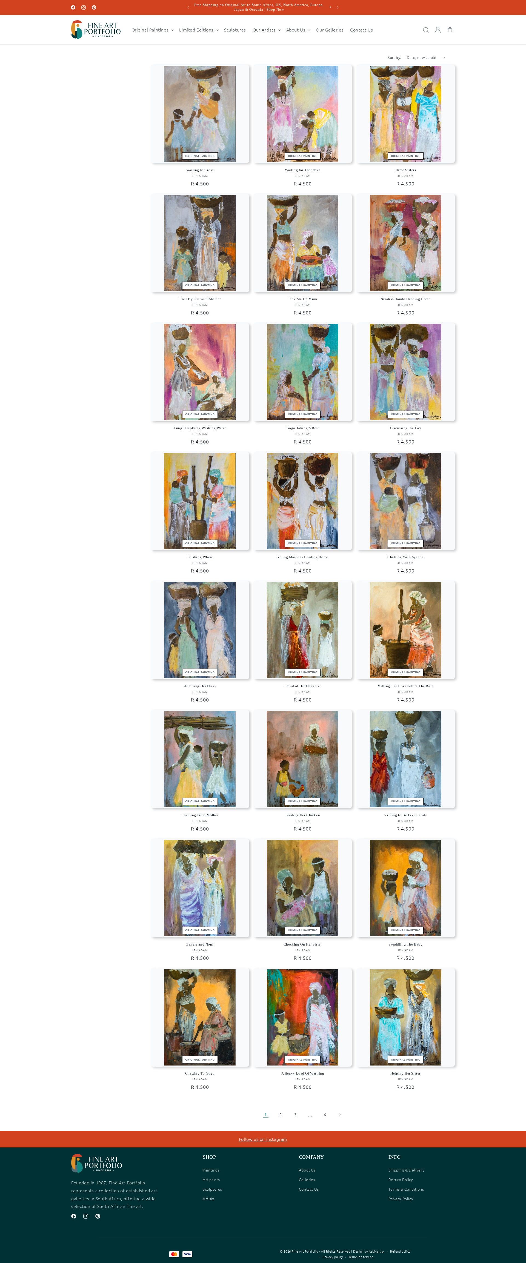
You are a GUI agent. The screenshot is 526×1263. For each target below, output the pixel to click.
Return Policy (400, 1179)
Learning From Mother (199, 815)
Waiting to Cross (200, 170)
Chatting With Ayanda (405, 557)
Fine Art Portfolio (305, 1251)
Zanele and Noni (199, 944)
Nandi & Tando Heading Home (406, 299)
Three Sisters (405, 170)
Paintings (211, 1170)
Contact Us (309, 1189)
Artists (209, 1198)
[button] (152, 30)
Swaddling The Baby (405, 944)
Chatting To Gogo (200, 1073)
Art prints (211, 1179)
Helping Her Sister (405, 1073)
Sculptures (212, 1189)
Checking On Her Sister (303, 944)
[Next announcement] (338, 7)
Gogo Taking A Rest (303, 428)
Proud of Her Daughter (302, 686)
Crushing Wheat (200, 557)
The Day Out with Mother (200, 299)
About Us (307, 1170)
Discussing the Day (405, 428)
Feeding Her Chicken (302, 815)
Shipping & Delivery (406, 1170)
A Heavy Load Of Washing (302, 1073)
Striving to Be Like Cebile (405, 815)
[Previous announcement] (188, 7)
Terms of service (360, 1257)
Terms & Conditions (406, 1189)
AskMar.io (376, 1251)
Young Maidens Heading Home (302, 557)
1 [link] (265, 1114)
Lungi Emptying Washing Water (200, 428)
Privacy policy (332, 1257)
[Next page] (340, 1115)
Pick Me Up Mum (302, 299)
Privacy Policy (400, 1198)
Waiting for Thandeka (303, 170)
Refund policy (400, 1251)
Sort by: (394, 57)
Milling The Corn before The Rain (406, 686)
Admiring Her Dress (200, 686)
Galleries (307, 1179)
